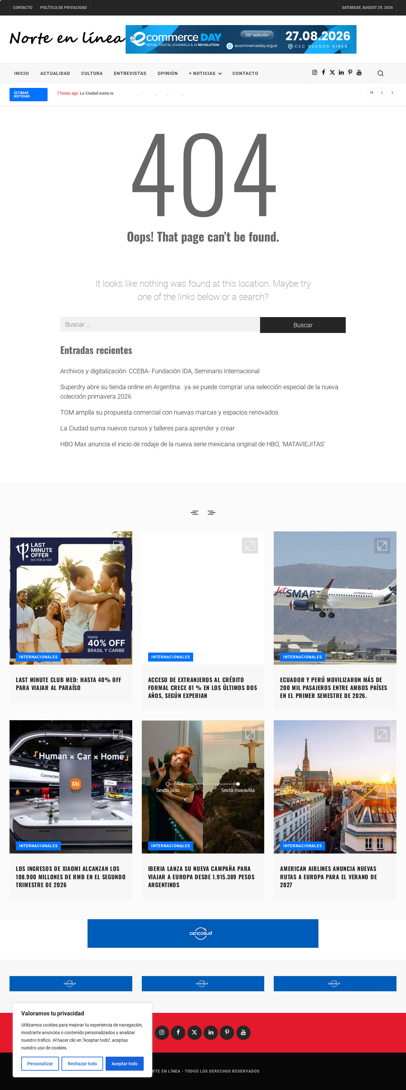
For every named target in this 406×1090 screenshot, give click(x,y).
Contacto (22, 7)
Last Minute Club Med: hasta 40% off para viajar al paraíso (68, 683)
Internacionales (38, 657)
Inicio (21, 73)
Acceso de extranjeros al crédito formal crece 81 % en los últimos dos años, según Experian (202, 687)
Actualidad (55, 73)
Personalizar (40, 1063)
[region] (82, 1040)
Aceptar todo (125, 1063)
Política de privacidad (63, 7)
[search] (380, 73)
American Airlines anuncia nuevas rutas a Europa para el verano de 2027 (328, 876)
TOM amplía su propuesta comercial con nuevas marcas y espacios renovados (169, 412)
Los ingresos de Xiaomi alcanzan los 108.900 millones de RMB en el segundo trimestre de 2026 (71, 876)
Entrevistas (130, 73)
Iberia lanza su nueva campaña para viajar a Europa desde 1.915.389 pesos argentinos (201, 876)
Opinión (168, 73)
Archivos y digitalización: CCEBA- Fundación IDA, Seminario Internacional (159, 371)
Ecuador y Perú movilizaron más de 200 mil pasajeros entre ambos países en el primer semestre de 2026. (333, 687)
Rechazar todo (82, 1063)
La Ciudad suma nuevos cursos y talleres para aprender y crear (137, 93)
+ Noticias (202, 73)
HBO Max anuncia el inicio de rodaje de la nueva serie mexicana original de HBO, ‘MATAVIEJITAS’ (192, 444)
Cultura (92, 73)
